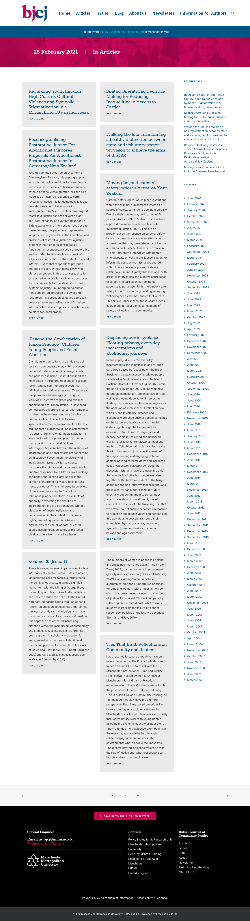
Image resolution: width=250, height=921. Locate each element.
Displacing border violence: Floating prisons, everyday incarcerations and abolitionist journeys (133, 345)
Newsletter (163, 13)
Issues (102, 13)
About (182, 857)
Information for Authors (203, 13)
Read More (36, 118)
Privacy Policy (91, 898)
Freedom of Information (118, 898)
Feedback (162, 898)
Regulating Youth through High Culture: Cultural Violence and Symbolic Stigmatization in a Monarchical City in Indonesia (59, 102)
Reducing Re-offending (194, 867)
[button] (233, 13)
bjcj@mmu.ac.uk (58, 839)
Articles (83, 13)
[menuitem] (64, 13)
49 (138, 795)
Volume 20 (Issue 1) (48, 561)
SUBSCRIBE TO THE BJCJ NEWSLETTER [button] (125, 816)
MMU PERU (186, 872)
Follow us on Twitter (45, 843)
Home (64, 13)
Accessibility (145, 898)
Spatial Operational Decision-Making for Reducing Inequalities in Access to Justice (135, 99)
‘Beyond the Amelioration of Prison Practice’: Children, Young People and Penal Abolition (57, 347)
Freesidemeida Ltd (167, 913)
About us (138, 13)
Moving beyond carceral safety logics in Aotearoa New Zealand (136, 188)
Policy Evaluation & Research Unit (122, 31)
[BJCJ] (34, 13)
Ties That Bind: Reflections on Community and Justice (136, 647)
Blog (119, 13)
